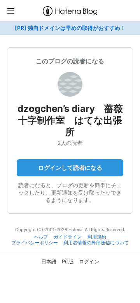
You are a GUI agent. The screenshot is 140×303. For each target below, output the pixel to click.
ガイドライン (68, 237)
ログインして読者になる (70, 167)
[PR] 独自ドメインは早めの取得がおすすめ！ (70, 28)
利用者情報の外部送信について (96, 243)
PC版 (68, 261)
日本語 (48, 261)
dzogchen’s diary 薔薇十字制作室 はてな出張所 (70, 120)
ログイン (89, 261)
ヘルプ (41, 237)
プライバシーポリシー (34, 243)
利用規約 (97, 237)
